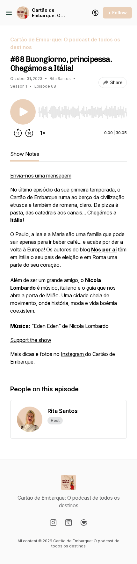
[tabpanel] (68, 272)
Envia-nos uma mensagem (40, 175)
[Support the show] (95, 13)
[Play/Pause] (23, 112)
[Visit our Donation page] (84, 522)
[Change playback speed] (42, 132)
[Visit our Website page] (68, 522)
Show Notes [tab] (24, 154)
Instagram (73, 354)
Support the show (30, 340)
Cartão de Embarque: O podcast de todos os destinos (51, 12)
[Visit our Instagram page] (53, 522)
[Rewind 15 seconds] (17, 132)
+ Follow (117, 12)
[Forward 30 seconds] (29, 132)
